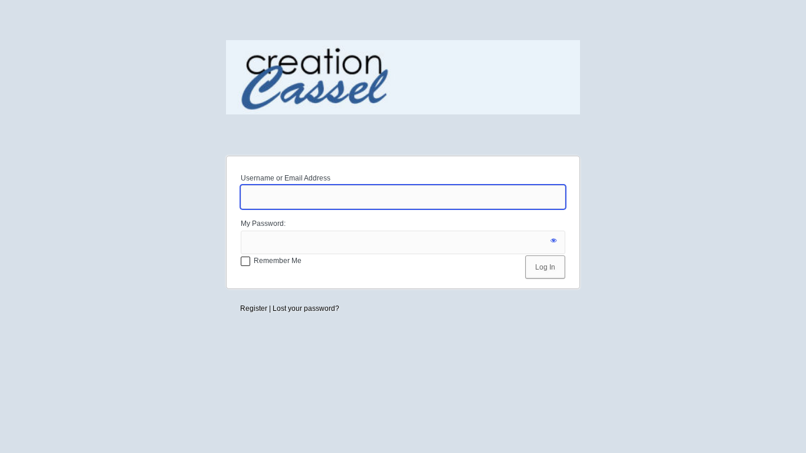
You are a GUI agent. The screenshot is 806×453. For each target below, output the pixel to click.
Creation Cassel (403, 91)
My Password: (263, 223)
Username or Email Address (285, 178)
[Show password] (553, 242)
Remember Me (278, 261)
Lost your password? (306, 308)
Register (253, 308)
